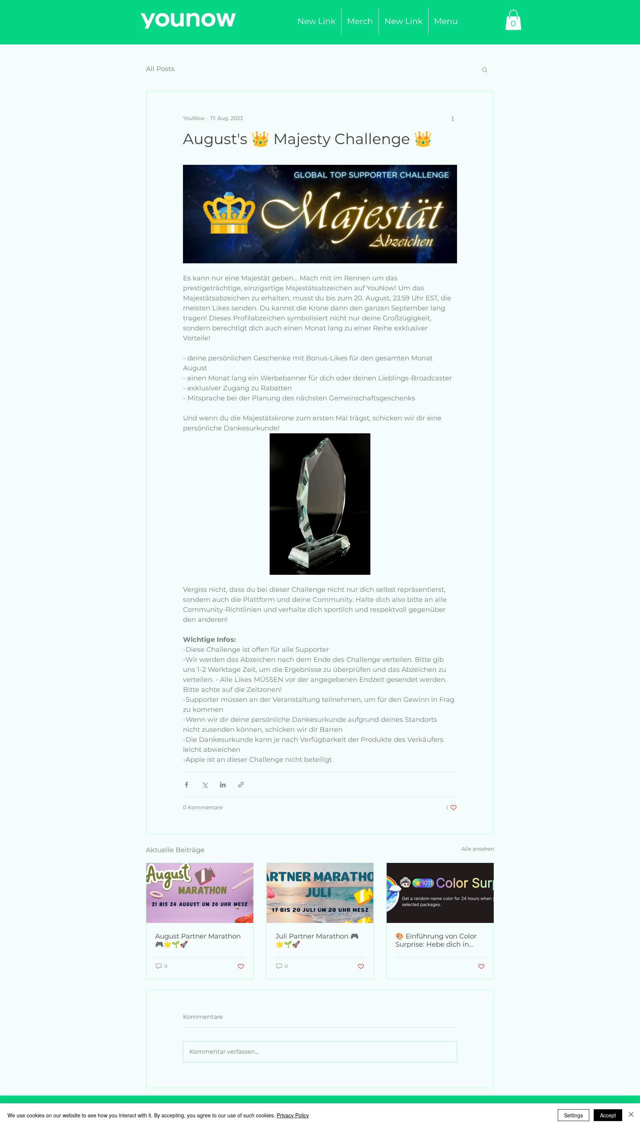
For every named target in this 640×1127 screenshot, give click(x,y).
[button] (360, 21)
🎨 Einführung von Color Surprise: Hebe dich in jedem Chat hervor (436, 940)
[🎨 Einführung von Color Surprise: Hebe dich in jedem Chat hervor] (440, 893)
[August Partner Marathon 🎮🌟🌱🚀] (199, 893)
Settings (573, 1115)
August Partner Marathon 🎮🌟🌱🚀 (198, 940)
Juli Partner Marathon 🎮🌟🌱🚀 (317, 940)
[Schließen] (631, 1115)
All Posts (160, 69)
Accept (608, 1115)
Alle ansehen (477, 849)
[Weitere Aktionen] (452, 118)
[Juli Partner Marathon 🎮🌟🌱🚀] (320, 893)
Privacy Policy (293, 1115)
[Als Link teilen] (240, 784)
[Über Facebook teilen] (186, 784)
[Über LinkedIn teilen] (222, 784)
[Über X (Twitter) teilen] (204, 784)
